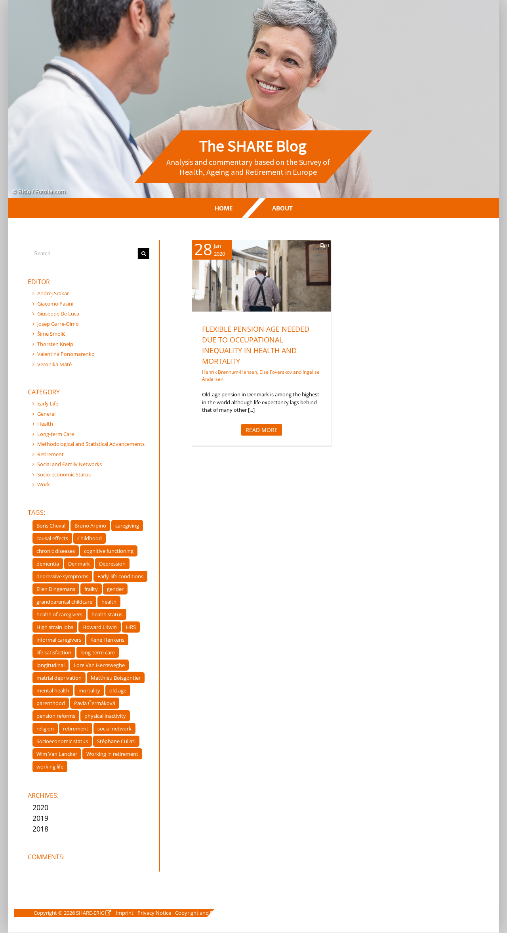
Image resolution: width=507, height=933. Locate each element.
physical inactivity (105, 715)
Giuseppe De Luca (58, 313)
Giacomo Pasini (55, 303)
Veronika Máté (54, 364)
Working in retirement (112, 753)
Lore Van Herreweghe (99, 665)
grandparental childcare (64, 601)
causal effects (52, 538)
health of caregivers (59, 614)
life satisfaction (53, 652)
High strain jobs (54, 627)
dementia (47, 563)
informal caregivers (58, 639)
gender (115, 589)
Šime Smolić (51, 333)
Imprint (124, 912)
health (108, 601)
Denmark (79, 563)
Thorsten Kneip (55, 344)
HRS (131, 627)
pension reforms (55, 715)
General (46, 413)
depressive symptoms (62, 576)
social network (114, 728)
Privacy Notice (154, 912)
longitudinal (50, 665)
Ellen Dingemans (55, 589)
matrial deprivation (59, 677)
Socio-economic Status (64, 474)
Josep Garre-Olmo (58, 323)
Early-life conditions (120, 576)
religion (45, 728)
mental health (52, 690)
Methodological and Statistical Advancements (91, 443)
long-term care (97, 652)
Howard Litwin (99, 627)
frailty (91, 589)
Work (43, 484)
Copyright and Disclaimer (204, 912)
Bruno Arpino (90, 525)
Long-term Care (55, 434)
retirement (75, 728)
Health (248, 290)
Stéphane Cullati (116, 741)
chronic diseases (55, 550)
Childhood (89, 538)
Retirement (270, 290)
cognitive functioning (108, 550)
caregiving (127, 525)
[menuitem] (224, 208)
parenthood (50, 703)
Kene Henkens (107, 639)
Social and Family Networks (69, 464)
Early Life (47, 403)
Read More (262, 430)
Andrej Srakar (53, 293)
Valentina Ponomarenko (66, 354)
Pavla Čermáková (94, 703)
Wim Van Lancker (56, 753)
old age (117, 690)
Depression (112, 563)
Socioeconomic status (62, 741)
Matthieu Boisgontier (116, 677)
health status (106, 614)
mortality (89, 690)
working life (49, 766)
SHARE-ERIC (90, 912)
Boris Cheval (50, 525)
